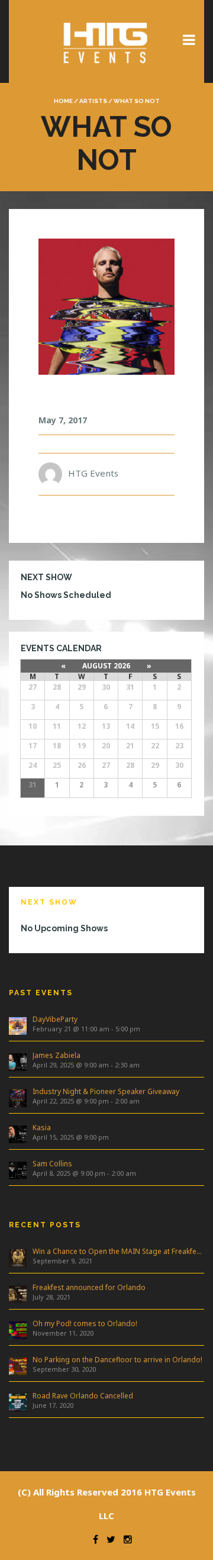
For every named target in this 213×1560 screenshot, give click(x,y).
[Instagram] (125, 1539)
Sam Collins (52, 1164)
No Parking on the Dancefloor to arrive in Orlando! (117, 1360)
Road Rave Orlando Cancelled (83, 1396)
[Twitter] (108, 1539)
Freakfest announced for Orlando (89, 1287)
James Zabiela (56, 1055)
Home (63, 101)
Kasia (42, 1127)
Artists (93, 101)
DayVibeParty (55, 1019)
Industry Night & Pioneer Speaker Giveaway (106, 1091)
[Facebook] (92, 1539)
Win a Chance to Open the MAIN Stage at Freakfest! (118, 1251)
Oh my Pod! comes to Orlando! (85, 1323)
